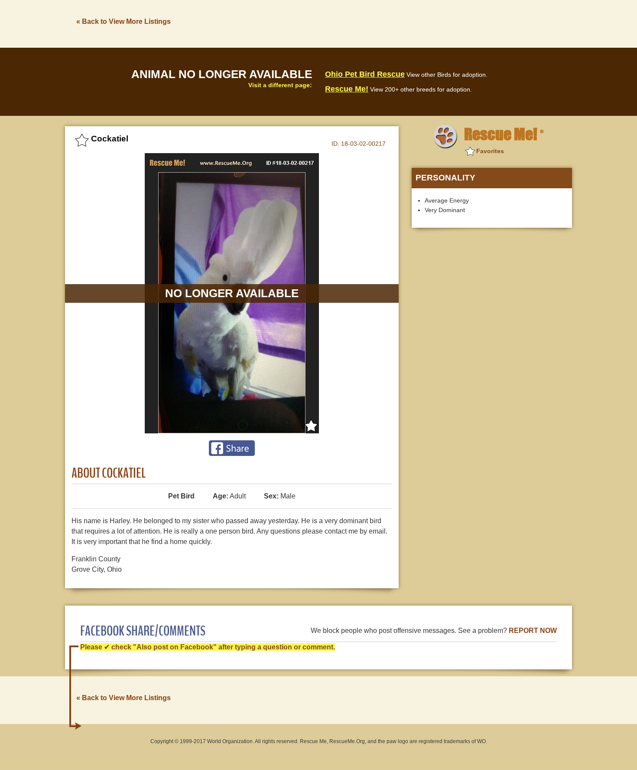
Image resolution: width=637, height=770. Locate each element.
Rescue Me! (346, 89)
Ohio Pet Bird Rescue (365, 74)
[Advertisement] (414, 23)
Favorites (490, 150)
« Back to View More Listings (123, 21)
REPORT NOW (533, 630)
